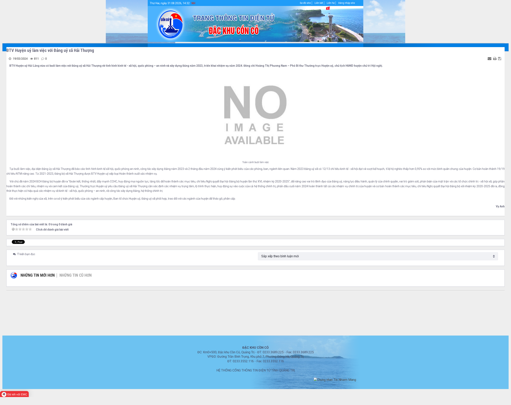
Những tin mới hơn (38, 275)
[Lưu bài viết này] (500, 58)
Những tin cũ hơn (75, 275)
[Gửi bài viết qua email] (490, 58)
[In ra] (495, 58)
